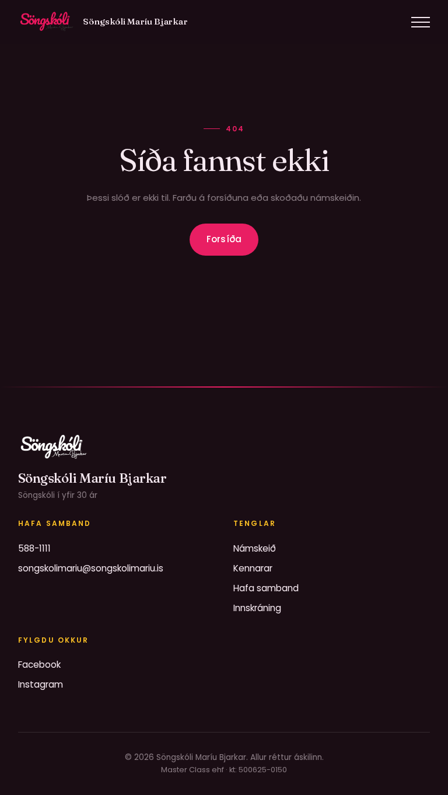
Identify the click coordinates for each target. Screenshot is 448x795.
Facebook (39, 664)
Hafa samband (266, 588)
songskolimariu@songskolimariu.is (90, 568)
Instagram (40, 684)
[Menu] (420, 22)
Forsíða (224, 239)
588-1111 (34, 548)
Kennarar (252, 568)
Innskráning (257, 608)
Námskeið (254, 548)
